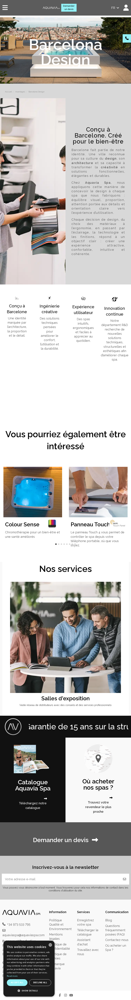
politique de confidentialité (59, 946)
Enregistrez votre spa (85, 922)
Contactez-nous (116, 940)
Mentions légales (56, 936)
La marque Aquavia (57, 966)
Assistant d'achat (83, 942)
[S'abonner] (124, 879)
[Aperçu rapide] (120, 594)
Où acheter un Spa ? (115, 948)
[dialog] (29, 969)
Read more (12, 976)
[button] (56, 544)
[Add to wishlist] (120, 587)
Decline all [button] (40, 982)
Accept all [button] (17, 982)
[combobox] (50, 945)
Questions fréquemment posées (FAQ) (115, 930)
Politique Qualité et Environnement (60, 924)
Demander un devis (69, 7)
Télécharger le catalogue (87, 932)
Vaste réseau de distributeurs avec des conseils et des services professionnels (65, 705)
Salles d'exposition (65, 698)
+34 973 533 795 (18, 924)
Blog (108, 920)
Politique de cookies (58, 956)
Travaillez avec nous (88, 952)
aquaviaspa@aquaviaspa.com (23, 935)
